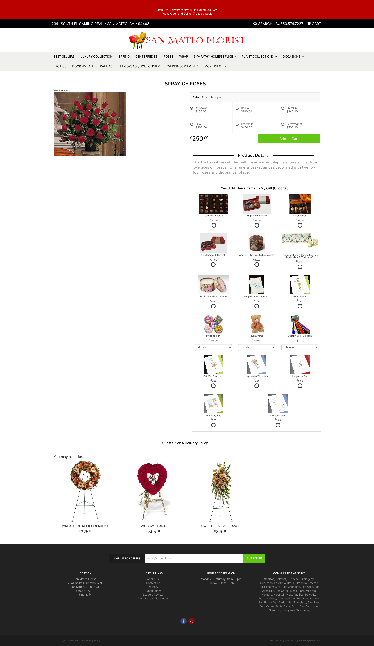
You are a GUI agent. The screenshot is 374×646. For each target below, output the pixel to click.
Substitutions (153, 590)
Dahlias (106, 66)
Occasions (292, 56)
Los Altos (307, 586)
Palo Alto (310, 594)
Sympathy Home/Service (213, 56)
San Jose (313, 602)
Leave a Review (153, 594)
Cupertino (266, 582)
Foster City (273, 586)
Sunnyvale (288, 610)
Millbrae (311, 590)
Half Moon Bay (290, 586)
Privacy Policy (93, 640)
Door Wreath (83, 66)
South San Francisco (305, 606)
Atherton (268, 579)
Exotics (60, 66)
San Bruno (265, 602)
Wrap (183, 56)
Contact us (153, 582)
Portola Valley (267, 598)
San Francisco (297, 602)
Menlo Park (297, 590)
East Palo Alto (282, 582)
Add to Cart (289, 139)
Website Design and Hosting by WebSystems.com (295, 640)
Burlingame (307, 579)
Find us (84, 594)
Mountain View (283, 594)
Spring (124, 56)
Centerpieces (146, 56)
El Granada (300, 582)
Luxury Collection (97, 56)
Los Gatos (282, 590)
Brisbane (293, 579)
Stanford (274, 610)
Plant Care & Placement (153, 598)
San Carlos (280, 602)
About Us (153, 579)
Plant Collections (258, 56)
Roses (168, 56)
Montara (267, 594)
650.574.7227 (291, 24)
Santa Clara (282, 606)
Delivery (153, 586)
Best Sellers (64, 56)
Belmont (281, 579)
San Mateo (267, 606)
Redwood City (287, 598)
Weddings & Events (183, 66)
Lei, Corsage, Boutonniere (139, 66)
